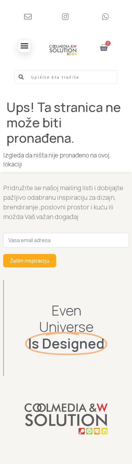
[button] (24, 46)
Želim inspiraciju (29, 260)
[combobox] (66, 77)
